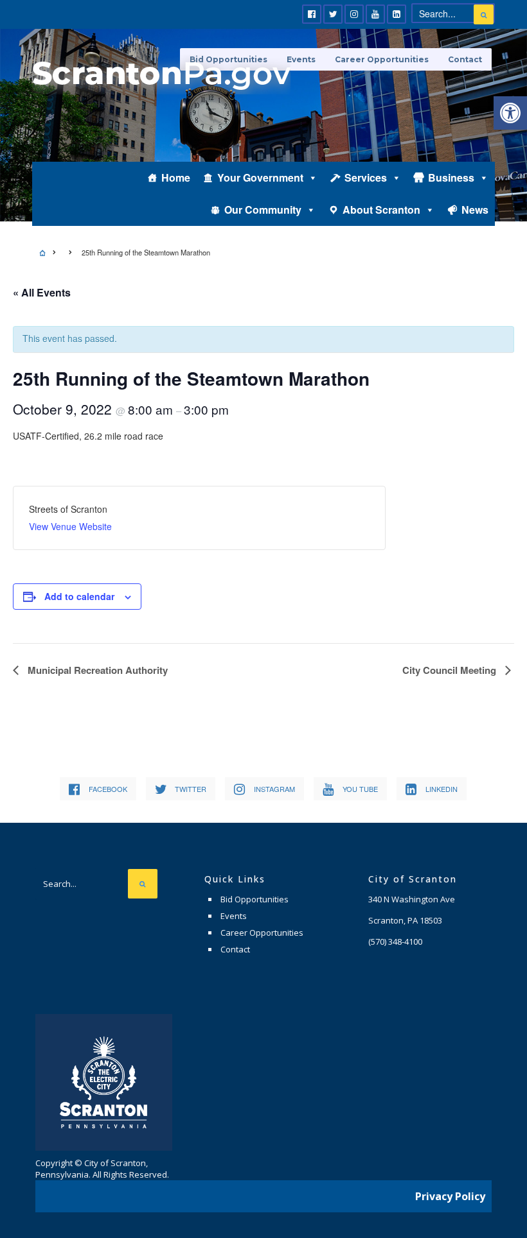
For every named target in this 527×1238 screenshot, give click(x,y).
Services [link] (365, 177)
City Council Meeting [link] (450, 670)
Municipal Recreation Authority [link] (96, 670)
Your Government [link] (260, 177)
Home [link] (175, 177)
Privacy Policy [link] (450, 1196)
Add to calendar (79, 596)
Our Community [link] (262, 209)
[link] (510, 113)
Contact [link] (465, 59)
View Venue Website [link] (70, 526)
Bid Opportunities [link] (254, 899)
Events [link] (233, 916)
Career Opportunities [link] (382, 59)
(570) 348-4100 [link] (395, 941)
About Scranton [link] (381, 209)
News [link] (474, 209)
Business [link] (451, 177)
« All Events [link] (42, 292)
